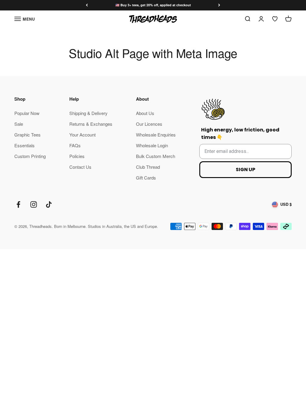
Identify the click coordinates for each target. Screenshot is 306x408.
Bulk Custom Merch (155, 156)
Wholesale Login (152, 145)
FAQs (75, 145)
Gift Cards (146, 177)
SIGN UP (245, 169)
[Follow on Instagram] (34, 204)
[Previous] (87, 5)
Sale (18, 124)
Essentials (24, 145)
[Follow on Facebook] (18, 204)
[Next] (219, 5)
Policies (77, 156)
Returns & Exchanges (90, 124)
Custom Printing (30, 156)
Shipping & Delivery (88, 113)
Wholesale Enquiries (156, 134)
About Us (145, 113)
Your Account (82, 134)
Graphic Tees (27, 134)
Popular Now (26, 113)
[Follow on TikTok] (49, 204)
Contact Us (80, 167)
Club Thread (148, 167)
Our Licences (149, 124)
